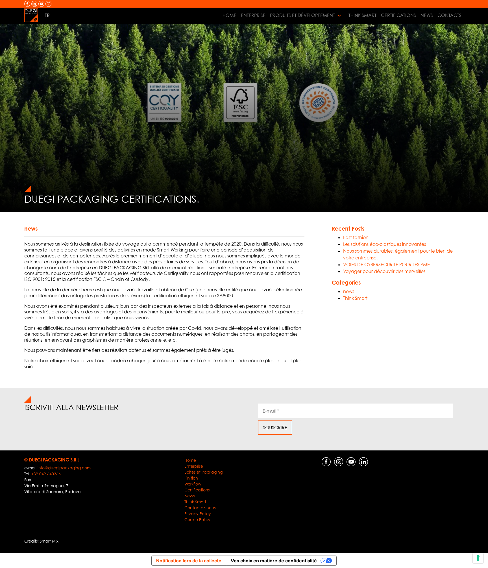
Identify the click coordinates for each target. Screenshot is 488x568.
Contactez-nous (199, 507)
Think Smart (362, 15)
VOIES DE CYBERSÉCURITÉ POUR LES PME (386, 264)
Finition (191, 478)
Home (229, 15)
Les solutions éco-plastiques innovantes (384, 244)
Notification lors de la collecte (188, 560)
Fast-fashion (356, 237)
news (31, 228)
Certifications (398, 15)
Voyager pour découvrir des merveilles (384, 271)
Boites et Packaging (203, 472)
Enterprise (253, 15)
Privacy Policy (197, 513)
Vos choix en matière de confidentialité (274, 560)
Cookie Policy (197, 519)
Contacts (449, 15)
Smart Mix (49, 541)
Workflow (192, 484)
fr (47, 15)
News (427, 15)
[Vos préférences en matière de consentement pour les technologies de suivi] (478, 558)
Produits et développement (302, 15)
